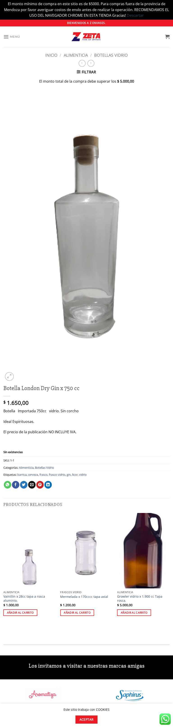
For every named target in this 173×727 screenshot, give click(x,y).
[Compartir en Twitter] (23, 485)
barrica (22, 475)
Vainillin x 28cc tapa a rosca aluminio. (24, 598)
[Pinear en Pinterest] (40, 485)
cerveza (33, 475)
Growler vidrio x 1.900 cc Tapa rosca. (139, 598)
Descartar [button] (135, 15)
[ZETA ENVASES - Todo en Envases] (86, 36)
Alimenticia (76, 55)
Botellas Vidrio (111, 55)
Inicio (51, 55)
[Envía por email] (32, 485)
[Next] (169, 568)
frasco (43, 475)
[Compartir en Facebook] (15, 485)
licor (75, 475)
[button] (11, 36)
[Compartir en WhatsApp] (7, 485)
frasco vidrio (57, 475)
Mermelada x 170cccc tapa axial (84, 597)
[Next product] (82, 63)
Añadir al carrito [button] (20, 612)
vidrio (83, 475)
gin (69, 475)
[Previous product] (90, 63)
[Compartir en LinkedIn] (48, 485)
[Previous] (3, 568)
